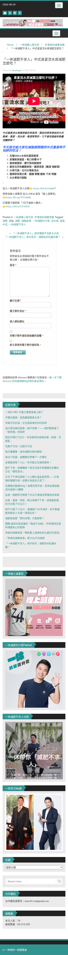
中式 (5, 224)
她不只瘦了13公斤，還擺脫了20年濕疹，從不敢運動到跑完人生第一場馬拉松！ (32, 510)
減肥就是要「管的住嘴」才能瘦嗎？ (24, 518)
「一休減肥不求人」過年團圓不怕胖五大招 (34, 233)
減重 (5, 220)
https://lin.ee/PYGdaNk (18, 197)
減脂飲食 (26, 220)
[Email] (5, 13)
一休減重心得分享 (29, 44)
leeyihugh (16, 70)
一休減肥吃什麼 (41, 220)
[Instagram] (15, 13)
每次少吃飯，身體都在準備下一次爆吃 (26, 457)
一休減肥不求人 (17, 224)
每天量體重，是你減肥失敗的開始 (23, 451)
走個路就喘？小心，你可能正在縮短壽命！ (28, 462)
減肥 (17, 220)
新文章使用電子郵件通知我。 (25, 344)
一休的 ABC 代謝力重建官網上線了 (24, 412)
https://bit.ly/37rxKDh (18, 206)
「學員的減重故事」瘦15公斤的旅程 (25, 538)
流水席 (54, 220)
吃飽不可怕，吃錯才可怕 (18, 446)
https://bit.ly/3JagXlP (44, 188)
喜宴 (62, 220)
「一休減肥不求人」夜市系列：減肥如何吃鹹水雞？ (34, 236)
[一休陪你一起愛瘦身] (33, 22)
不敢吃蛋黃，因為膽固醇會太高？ (23, 417)
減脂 (11, 220)
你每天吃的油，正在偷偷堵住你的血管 (26, 422)
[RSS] (10, 13)
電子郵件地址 (18, 310)
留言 (13, 264)
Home (10, 44)
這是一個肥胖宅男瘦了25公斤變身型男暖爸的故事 (32, 494)
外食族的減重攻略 (55, 44)
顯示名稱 (15, 300)
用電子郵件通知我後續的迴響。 (27, 335)
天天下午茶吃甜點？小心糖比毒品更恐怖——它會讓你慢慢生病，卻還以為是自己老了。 (32, 478)
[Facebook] (20, 13)
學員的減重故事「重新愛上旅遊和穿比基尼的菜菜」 (33, 532)
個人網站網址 (17, 321)
